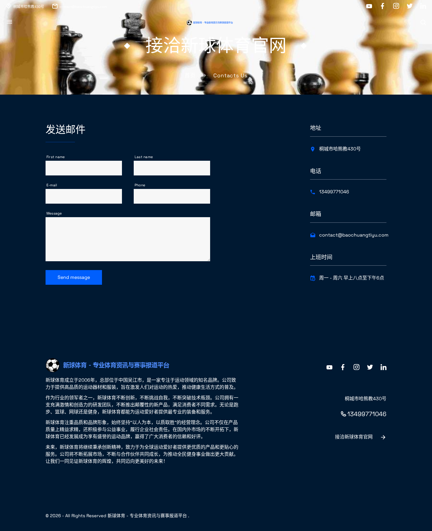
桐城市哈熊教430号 (28, 6)
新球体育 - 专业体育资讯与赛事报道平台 (147, 515)
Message (54, 213)
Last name (144, 157)
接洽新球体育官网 (354, 437)
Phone (140, 185)
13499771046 (334, 192)
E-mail (51, 185)
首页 (190, 75)
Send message (74, 277)
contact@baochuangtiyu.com (83, 6)
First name (55, 157)
